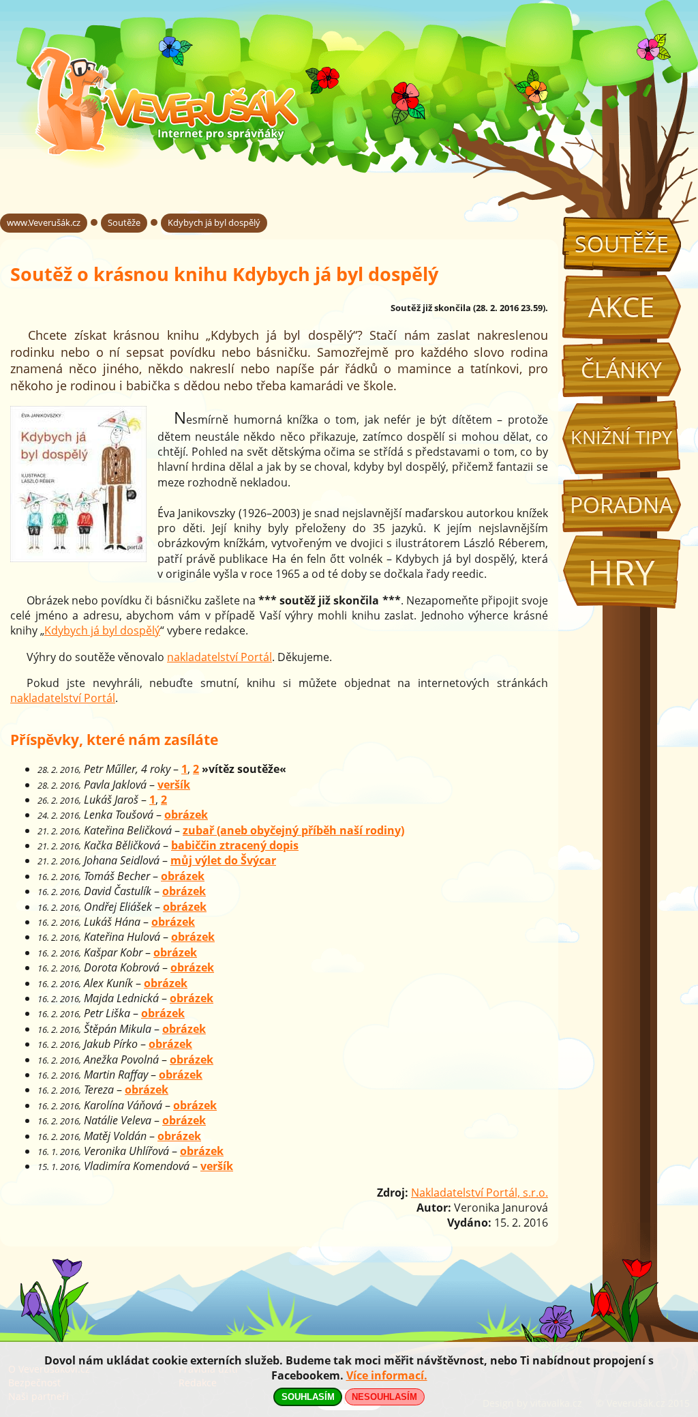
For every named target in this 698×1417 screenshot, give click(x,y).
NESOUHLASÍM (384, 1397)
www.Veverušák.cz (43, 222)
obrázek (186, 814)
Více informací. (386, 1375)
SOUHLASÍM (308, 1397)
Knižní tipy (621, 437)
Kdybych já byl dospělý (214, 222)
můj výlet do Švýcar (223, 860)
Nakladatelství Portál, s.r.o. (479, 1192)
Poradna (621, 504)
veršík (173, 784)
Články (621, 369)
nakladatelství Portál (219, 656)
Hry (621, 572)
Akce (621, 306)
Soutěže (622, 244)
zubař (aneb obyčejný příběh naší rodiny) (293, 830)
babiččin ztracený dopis (235, 845)
